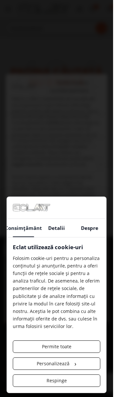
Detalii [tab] (56, 228)
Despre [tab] (89, 228)
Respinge (57, 380)
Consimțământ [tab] (23, 228)
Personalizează (56, 363)
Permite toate (56, 346)
